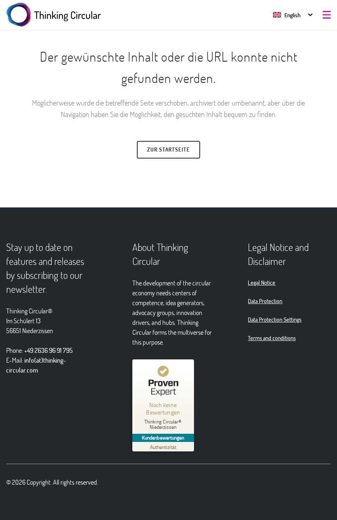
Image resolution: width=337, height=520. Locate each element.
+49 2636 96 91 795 (48, 350)
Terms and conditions (271, 338)
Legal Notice (261, 282)
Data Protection (265, 301)
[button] (286, 15)
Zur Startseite (168, 149)
